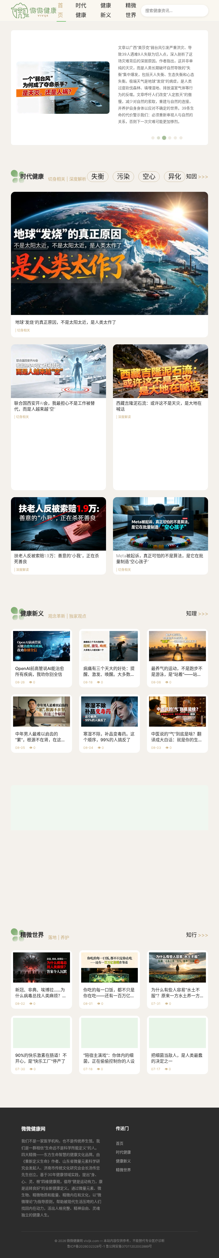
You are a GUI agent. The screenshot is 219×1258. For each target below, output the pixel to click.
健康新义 (123, 1079)
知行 (197, 853)
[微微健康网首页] (34, 10)
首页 (119, 1062)
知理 (197, 613)
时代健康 (123, 1070)
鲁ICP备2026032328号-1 (86, 1165)
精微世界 (123, 1088)
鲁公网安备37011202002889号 (129, 1165)
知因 (197, 176)
